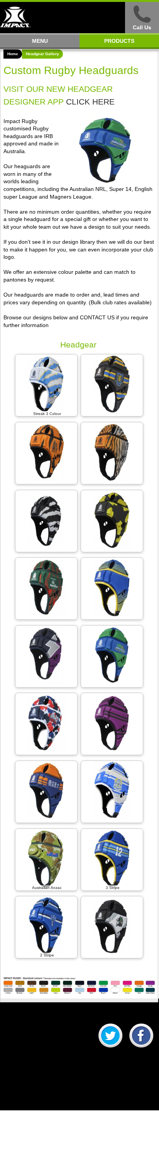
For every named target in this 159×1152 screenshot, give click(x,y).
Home (12, 54)
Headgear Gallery (42, 54)
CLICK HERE (90, 101)
